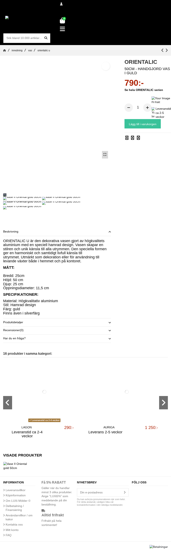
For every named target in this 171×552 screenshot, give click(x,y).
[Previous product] (163, 50)
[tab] (57, 232)
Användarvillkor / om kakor (19, 517)
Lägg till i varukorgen (142, 124)
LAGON (26, 427)
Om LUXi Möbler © (18, 500)
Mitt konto (12, 530)
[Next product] (166, 50)
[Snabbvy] (44, 422)
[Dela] (126, 138)
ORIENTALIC (145, 90)
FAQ (8, 535)
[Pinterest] (138, 138)
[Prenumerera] (124, 492)
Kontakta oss (14, 524)
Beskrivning (10, 231)
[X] (132, 138)
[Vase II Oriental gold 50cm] (22, 199)
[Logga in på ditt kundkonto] (61, 4)
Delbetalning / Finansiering (15, 508)
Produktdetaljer (13, 322)
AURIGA (108, 427)
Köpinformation (16, 495)
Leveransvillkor (15, 490)
